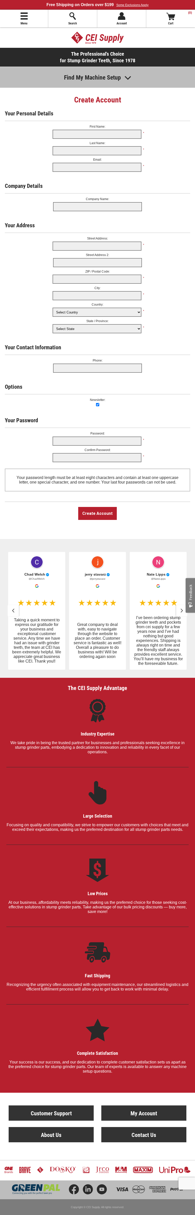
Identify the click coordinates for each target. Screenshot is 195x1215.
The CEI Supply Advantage (97, 688)
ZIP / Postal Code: (97, 271)
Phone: (98, 360)
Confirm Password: (98, 450)
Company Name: (97, 199)
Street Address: (97, 238)
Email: (97, 159)
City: (97, 288)
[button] (13, 610)
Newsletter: (97, 400)
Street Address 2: (97, 255)
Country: (97, 304)
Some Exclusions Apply (132, 5)
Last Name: (97, 143)
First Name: (97, 126)
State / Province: (97, 321)
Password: (97, 433)
